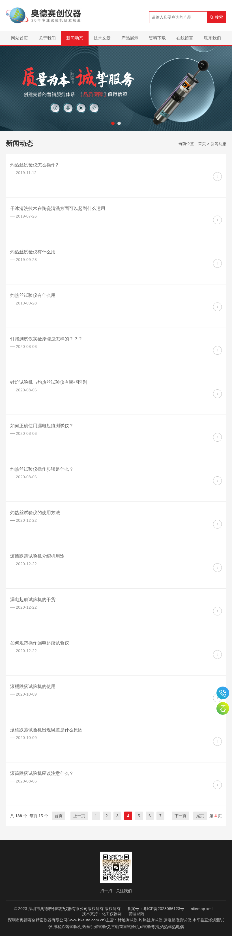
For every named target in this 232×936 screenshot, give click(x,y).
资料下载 (157, 38)
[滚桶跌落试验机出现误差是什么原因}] (217, 741)
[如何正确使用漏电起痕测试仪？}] (217, 437)
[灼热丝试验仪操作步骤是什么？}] (217, 480)
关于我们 (47, 38)
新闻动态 (74, 38)
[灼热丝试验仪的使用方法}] (217, 524)
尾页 (200, 816)
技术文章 (102, 38)
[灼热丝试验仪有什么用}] (217, 263)
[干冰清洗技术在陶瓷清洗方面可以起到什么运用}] (217, 220)
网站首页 (19, 38)
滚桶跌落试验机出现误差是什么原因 (46, 729)
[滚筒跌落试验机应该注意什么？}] (217, 785)
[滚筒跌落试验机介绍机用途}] (217, 567)
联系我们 (212, 38)
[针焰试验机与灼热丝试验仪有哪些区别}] (217, 393)
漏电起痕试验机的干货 (32, 599)
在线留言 (184, 38)
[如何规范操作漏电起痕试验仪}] (217, 654)
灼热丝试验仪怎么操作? (34, 165)
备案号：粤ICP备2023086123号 (155, 908)
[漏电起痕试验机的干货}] (217, 611)
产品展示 (129, 38)
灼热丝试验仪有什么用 (32, 251)
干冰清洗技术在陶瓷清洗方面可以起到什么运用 (57, 208)
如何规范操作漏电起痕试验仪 (39, 643)
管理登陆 (136, 913)
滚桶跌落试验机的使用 (32, 686)
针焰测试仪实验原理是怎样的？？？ (46, 338)
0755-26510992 (222, 693)
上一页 (79, 816)
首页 (202, 143)
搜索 (219, 17)
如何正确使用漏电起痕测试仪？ (42, 425)
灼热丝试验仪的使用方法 (35, 512)
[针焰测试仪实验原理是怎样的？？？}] (217, 350)
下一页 (180, 816)
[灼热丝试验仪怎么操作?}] (217, 176)
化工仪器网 (112, 913)
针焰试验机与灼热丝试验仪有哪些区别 (48, 382)
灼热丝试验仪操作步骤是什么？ (42, 469)
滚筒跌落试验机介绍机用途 (37, 556)
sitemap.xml (201, 908)
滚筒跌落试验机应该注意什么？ (42, 773)
